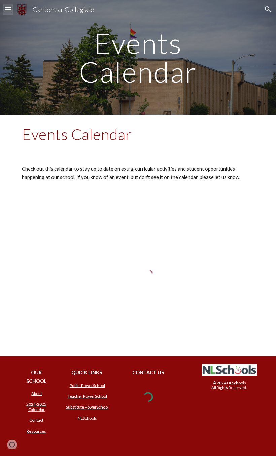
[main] (138, 57)
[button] (8, 9)
